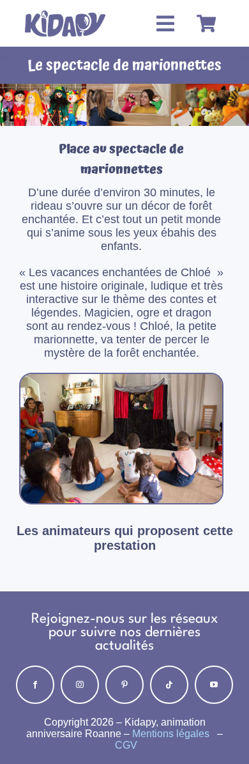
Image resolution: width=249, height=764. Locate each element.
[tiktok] (169, 685)
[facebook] (35, 685)
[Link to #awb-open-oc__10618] (165, 23)
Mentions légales (172, 733)
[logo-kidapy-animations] (65, 11)
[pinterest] (124, 685)
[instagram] (80, 685)
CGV (126, 745)
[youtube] (214, 685)
